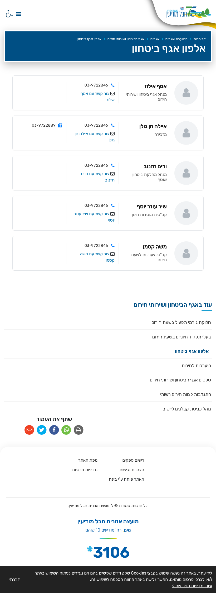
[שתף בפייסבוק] (54, 430)
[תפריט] (18, 13)
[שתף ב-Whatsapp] (66, 430)
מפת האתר (87, 460)
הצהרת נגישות (131, 469)
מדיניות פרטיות (84, 469)
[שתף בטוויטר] (41, 430)
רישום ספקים (133, 460)
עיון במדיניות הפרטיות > (192, 585)
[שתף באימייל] (29, 430)
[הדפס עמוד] (78, 430)
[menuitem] (108, 322)
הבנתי (15, 579)
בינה (112, 479)
